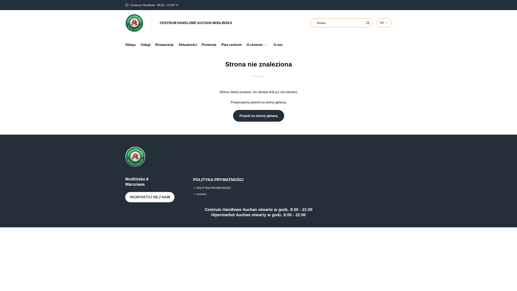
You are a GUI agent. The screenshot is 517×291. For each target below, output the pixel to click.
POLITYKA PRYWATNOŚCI (213, 188)
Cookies (201, 194)
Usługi (145, 44)
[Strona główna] (134, 23)
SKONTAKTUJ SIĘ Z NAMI (150, 197)
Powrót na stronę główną (259, 116)
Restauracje (164, 44)
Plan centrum (231, 44)
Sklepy (130, 44)
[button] (266, 45)
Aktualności (188, 44)
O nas (278, 44)
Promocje (209, 44)
